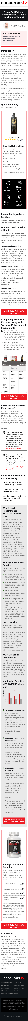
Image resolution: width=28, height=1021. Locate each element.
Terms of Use (5, 985)
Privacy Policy (5, 991)
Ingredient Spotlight (8, 38)
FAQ (16, 40)
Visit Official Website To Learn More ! (14, 312)
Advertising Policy (6, 982)
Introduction (6, 36)
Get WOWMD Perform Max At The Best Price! (14, 820)
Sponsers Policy (19, 985)
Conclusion (6, 43)
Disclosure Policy (19, 988)
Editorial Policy (5, 988)
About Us (17, 991)
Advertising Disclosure (17, 26)
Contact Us (17, 982)
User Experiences (8, 40)
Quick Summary (15, 36)
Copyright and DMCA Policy (9, 994)
